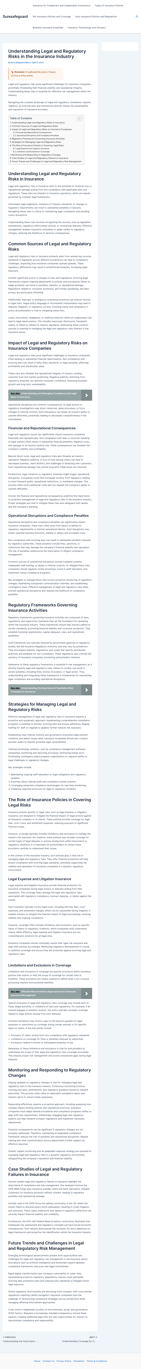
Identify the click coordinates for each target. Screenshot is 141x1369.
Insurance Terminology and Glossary (87, 27)
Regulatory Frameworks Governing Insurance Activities (38, 138)
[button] (137, 16)
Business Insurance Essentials (48, 27)
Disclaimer (79, 1361)
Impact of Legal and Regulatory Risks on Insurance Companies (42, 129)
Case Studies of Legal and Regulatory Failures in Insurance (40, 158)
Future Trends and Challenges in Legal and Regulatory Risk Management (46, 161)
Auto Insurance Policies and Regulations (96, 16)
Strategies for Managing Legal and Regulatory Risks (36, 142)
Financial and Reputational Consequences (34, 132)
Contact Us (48, 1361)
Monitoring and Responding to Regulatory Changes (36, 155)
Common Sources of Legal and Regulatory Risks (35, 126)
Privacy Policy (64, 1361)
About (37, 1361)
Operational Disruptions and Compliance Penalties (38, 135)
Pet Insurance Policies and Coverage (52, 16)
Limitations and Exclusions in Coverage (33, 151)
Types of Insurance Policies (109, 5)
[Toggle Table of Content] (78, 118)
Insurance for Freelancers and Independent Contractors (61, 5)
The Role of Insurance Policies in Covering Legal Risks (38, 145)
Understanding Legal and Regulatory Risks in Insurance (38, 122)
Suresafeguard (15, 16)
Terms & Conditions (97, 1361)
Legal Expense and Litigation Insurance (32, 148)
